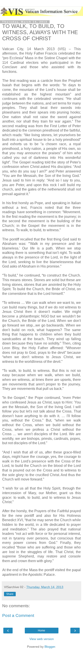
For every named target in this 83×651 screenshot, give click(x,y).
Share (10, 594)
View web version (41, 639)
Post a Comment (18, 615)
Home (41, 630)
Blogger (49, 646)
